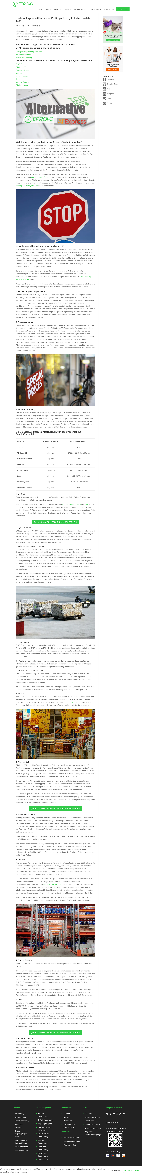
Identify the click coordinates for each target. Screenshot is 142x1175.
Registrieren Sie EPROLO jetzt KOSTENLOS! (55, 522)
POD (56, 9)
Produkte (48, 9)
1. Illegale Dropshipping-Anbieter (29, 52)
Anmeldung (109, 9)
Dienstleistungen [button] (81, 9)
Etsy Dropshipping (45, 1123)
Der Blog (67, 1117)
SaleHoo (19, 73)
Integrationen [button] (65, 9)
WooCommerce (75, 504)
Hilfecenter (68, 1121)
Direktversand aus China (52, 884)
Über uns (88, 1113)
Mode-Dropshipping (22, 1121)
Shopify (65, 504)
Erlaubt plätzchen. (132, 1170)
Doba (18, 79)
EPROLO (19, 64)
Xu (19, 25)
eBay (86, 504)
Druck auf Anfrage (21, 1147)
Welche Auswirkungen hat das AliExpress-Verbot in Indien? (45, 44)
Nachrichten (89, 1121)
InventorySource (22, 82)
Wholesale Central (23, 85)
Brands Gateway (22, 76)
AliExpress (40, 249)
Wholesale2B (21, 67)
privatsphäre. (115, 1170)
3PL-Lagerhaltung (21, 1150)
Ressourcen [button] (96, 9)
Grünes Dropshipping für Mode (21, 1134)
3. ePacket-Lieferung (24, 58)
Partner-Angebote (70, 1145)
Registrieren (123, 9)
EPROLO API (43, 1159)
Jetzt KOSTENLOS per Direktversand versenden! (55, 808)
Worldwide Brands (23, 70)
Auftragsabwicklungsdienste (27, 186)
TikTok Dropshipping (45, 1120)
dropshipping (36, 25)
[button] (110, 1113)
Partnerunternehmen (71, 1137)
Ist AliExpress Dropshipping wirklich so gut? (38, 47)
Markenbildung (20, 1117)
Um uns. (39, 9)
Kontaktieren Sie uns (92, 1117)
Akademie (67, 1113)
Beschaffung (19, 1113)
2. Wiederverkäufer (23, 55)
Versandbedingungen (93, 1128)
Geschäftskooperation (72, 1141)
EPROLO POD (69, 702)
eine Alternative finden (40, 177)
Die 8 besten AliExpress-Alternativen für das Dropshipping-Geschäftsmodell (54, 60)
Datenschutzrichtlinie (92, 1124)
